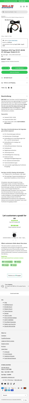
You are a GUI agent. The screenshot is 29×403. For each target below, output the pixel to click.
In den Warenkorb (19, 68)
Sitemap (6, 313)
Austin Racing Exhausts (10, 358)
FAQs (5, 302)
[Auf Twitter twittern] (6, 87)
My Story (3, 346)
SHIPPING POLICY (8, 304)
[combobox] (14, 11)
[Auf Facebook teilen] (8, 87)
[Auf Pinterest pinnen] (11, 87)
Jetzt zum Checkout (14, 72)
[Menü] (26, 6)
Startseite (3, 16)
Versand (3, 61)
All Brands (6, 352)
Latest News (4, 349)
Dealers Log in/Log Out (10, 324)
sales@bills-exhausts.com (7, 377)
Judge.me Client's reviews (7, 341)
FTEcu (2, 36)
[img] (14, 220)
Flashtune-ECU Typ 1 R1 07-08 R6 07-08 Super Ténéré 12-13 (12, 17)
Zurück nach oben (14, 293)
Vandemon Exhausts (9, 356)
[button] (23, 6)
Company (3, 335)
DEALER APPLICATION (9, 326)
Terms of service (8, 311)
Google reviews (5, 343)
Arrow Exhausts (8, 354)
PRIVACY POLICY (8, 309)
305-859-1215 (18, 380)
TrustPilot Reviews (5, 338)
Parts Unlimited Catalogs (10, 317)
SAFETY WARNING (8, 320)
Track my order (8, 315)
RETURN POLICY (8, 307)
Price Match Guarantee (10, 322)
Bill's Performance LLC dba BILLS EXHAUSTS (12, 399)
